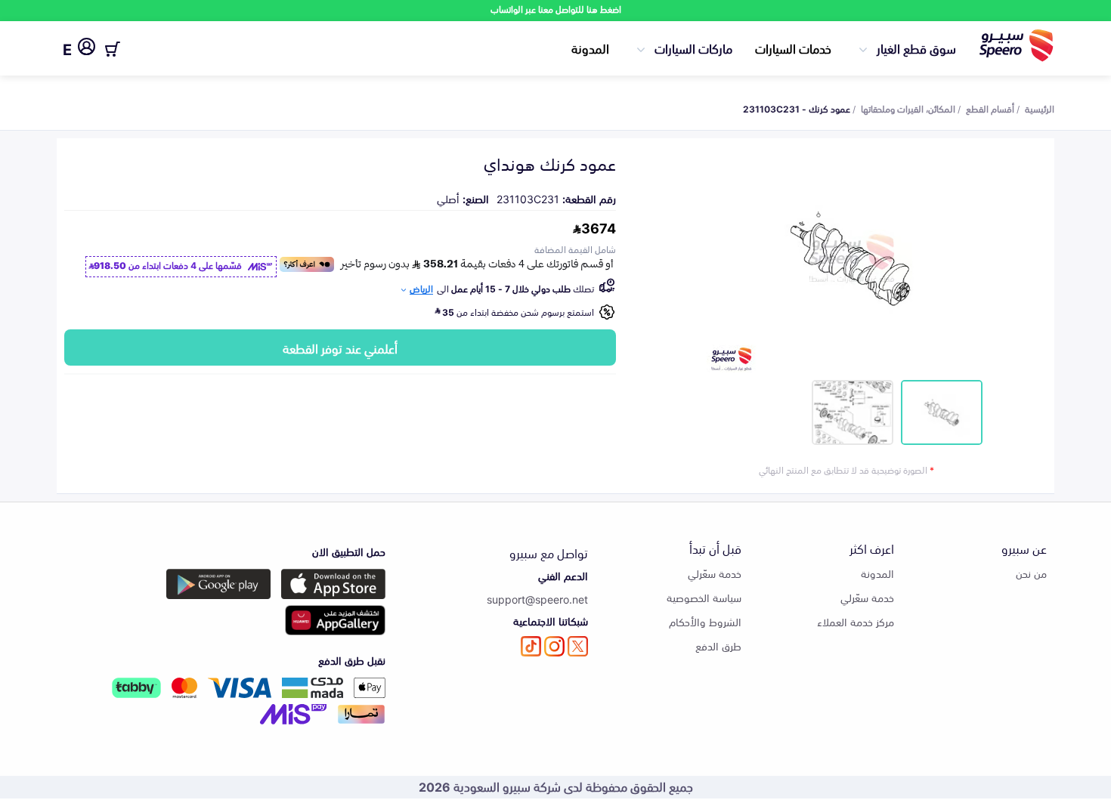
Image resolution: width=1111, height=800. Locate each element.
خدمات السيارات (793, 47)
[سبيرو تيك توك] (531, 646)
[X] (578, 646)
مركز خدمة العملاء (855, 621)
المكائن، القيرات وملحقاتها (908, 108)
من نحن (1031, 573)
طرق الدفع (718, 645)
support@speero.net (537, 599)
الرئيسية (1039, 108)
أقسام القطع (990, 108)
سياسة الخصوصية (704, 597)
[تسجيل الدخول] (86, 49)
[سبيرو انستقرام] (554, 646)
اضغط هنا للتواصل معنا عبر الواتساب (556, 8)
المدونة (590, 47)
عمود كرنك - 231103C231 (796, 108)
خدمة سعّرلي (867, 597)
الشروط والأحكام (705, 621)
